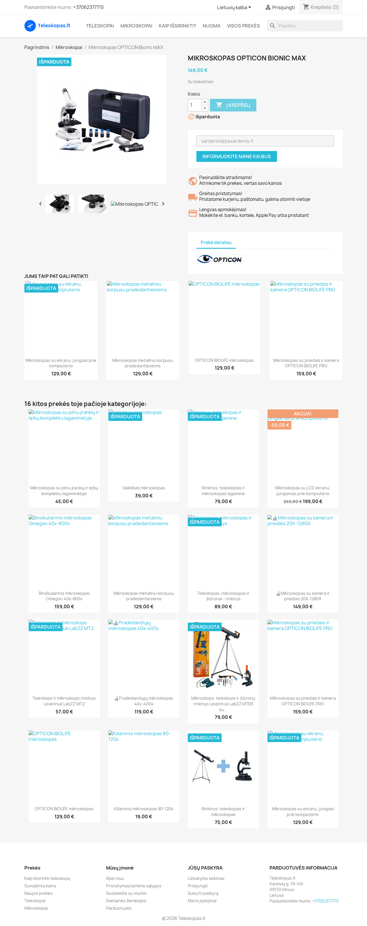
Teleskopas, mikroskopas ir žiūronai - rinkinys (223, 596)
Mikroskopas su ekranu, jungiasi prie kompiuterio (61, 363)
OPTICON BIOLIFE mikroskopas (224, 360)
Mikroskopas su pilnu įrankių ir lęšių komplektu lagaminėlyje (64, 490)
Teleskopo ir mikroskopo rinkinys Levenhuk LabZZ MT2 (64, 701)
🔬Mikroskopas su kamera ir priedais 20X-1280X (303, 596)
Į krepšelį (233, 104)
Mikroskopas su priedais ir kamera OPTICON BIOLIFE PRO (306, 363)
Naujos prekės (38, 893)
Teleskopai (100, 26)
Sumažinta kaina (40, 885)
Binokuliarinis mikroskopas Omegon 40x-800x (64, 596)
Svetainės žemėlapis (126, 900)
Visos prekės (243, 26)
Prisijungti (198, 885)
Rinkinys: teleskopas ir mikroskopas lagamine (223, 490)
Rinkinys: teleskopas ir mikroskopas (223, 811)
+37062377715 (88, 7)
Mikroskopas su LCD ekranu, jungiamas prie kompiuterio (302, 490)
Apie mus (115, 878)
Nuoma (211, 26)
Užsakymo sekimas (206, 878)
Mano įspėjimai (202, 900)
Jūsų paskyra (205, 868)
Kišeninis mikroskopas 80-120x (143, 808)
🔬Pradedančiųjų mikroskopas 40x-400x (143, 701)
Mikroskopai (136, 26)
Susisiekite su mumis (126, 893)
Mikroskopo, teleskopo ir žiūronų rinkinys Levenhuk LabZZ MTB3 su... (223, 703)
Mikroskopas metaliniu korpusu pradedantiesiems (142, 363)
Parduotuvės (119, 908)
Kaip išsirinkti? (177, 26)
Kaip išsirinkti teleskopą (47, 878)
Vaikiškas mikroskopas (143, 488)
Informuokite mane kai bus (236, 156)
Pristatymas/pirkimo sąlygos (133, 885)
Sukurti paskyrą (203, 893)
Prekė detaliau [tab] (216, 243)
